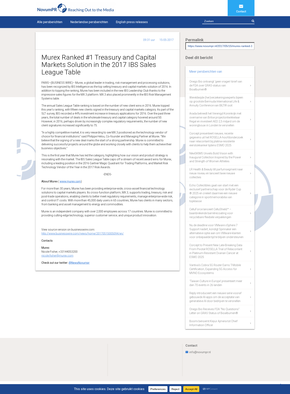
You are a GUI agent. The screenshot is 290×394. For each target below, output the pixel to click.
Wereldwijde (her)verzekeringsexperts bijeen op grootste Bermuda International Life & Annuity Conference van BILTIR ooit (216, 101)
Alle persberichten (49, 22)
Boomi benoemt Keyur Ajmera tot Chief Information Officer (213, 323)
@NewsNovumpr (79, 262)
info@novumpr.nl (200, 352)
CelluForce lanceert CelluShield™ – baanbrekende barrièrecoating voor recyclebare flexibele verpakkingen (211, 213)
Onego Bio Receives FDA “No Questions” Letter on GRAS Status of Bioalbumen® (214, 311)
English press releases (132, 22)
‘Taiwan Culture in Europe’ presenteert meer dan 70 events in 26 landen (215, 283)
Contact (241, 11)
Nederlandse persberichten (89, 22)
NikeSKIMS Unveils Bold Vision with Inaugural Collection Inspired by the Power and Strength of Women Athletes (215, 157)
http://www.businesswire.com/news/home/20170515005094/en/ (82, 233)
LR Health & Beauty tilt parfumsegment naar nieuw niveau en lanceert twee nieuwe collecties (216, 173)
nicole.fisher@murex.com (57, 255)
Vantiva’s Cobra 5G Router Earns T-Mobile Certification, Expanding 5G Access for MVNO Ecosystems (215, 269)
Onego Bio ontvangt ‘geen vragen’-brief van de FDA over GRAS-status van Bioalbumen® (215, 85)
